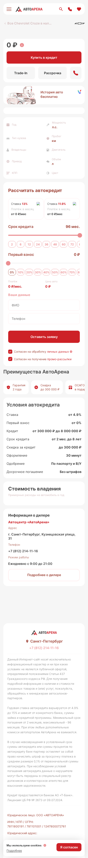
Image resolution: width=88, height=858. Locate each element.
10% (21, 272)
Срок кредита (20, 226)
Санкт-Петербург (46, 641)
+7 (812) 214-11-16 (23, 551)
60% (64, 272)
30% (38, 272)
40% (46, 272)
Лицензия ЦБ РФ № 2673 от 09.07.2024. (35, 800)
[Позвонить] (75, 73)
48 (55, 244)
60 (63, 244)
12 (29, 244)
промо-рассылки (59, 359)
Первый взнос (21, 254)
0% (12, 272)
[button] (44, 95)
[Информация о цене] (21, 45)
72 (72, 244)
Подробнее (14, 850)
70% (72, 272)
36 (46, 244)
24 (38, 244)
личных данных (58, 351)
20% (29, 272)
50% (55, 272)
